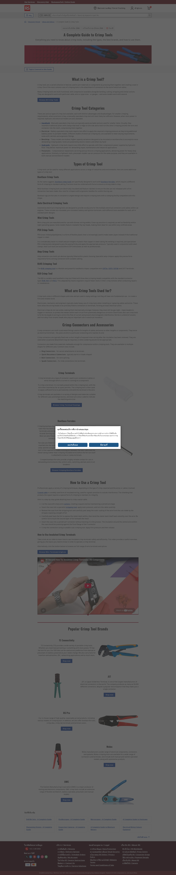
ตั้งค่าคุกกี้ (103, 445)
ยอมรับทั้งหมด (73, 445)
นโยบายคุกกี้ (72, 438)
